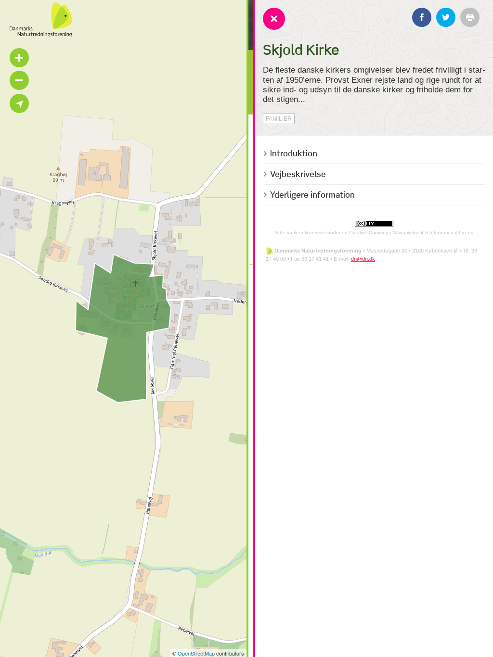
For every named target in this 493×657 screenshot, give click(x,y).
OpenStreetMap (196, 653)
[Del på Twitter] (445, 17)
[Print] (470, 17)
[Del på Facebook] (421, 17)
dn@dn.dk (363, 259)
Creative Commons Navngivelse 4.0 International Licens (411, 232)
